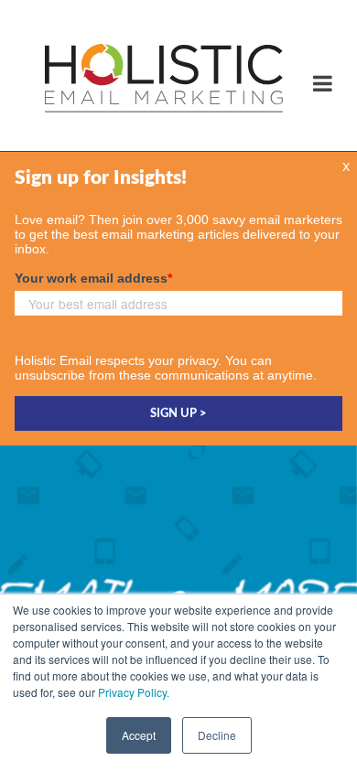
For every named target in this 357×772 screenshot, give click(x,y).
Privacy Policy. (133, 692)
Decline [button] (217, 735)
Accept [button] (139, 735)
